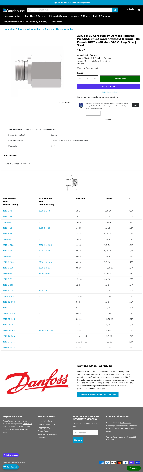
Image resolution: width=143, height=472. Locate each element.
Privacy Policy (43, 431)
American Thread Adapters (59, 29)
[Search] (115, 10)
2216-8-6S (7, 273)
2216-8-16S (8, 296)
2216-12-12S (9, 307)
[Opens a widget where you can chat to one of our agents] (133, 468)
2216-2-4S (7, 211)
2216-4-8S (7, 239)
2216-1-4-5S (44, 228)
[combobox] (69, 10)
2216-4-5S (7, 228)
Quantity (80, 73)
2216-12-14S (9, 313)
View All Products (45, 421)
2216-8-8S (7, 279)
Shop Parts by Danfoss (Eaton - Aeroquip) (98, 394)
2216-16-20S (9, 330)
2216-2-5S (7, 216)
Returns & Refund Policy (47, 434)
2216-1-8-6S (44, 273)
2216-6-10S (8, 262)
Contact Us (42, 438)
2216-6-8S (7, 256)
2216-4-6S (7, 233)
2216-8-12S (8, 290)
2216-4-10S (8, 245)
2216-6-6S (7, 250)
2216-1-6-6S (44, 250)
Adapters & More (14, 29)
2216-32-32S (9, 347)
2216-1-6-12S (45, 268)
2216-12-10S (9, 302)
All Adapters (34, 29)
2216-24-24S (9, 342)
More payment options (109, 92)
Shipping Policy (44, 427)
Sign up (78, 440)
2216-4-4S (7, 222)
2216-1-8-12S (45, 290)
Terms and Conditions (46, 424)
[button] (130, 9)
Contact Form (125, 423)
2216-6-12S (8, 268)
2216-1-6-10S (45, 262)
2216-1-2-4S (44, 211)
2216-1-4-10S (45, 245)
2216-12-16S (9, 319)
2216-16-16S (9, 324)
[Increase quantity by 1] (95, 78)
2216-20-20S (9, 336)
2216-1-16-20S (46, 330)
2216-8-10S (8, 285)
